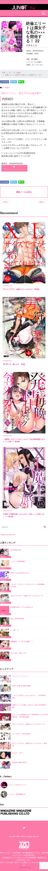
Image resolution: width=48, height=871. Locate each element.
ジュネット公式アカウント (17, 785)
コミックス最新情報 (17, 561)
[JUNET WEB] (24, 7)
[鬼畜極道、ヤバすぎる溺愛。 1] (5, 645)
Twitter (14, 82)
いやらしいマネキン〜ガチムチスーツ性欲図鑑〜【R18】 (28, 585)
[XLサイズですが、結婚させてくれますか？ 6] (5, 599)
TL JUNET (6, 87)
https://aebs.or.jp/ (25, 867)
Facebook (5, 82)
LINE (22, 82)
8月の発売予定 (15, 550)
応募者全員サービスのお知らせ (21, 607)
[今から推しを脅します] (5, 656)
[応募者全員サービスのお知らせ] (5, 610)
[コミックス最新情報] (5, 564)
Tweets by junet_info (8, 534)
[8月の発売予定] (5, 553)
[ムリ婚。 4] (5, 633)
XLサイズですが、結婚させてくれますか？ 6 (26, 595)
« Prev (5, 201)
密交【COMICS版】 (17, 618)
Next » (42, 201)
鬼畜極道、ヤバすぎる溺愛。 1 (21, 641)
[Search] (45, 527)
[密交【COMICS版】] (5, 622)
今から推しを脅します (18, 653)
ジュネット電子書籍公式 (16, 794)
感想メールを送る (24, 191)
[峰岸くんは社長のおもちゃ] (5, 576)
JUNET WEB (20, 836)
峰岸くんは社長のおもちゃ (20, 573)
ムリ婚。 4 (14, 630)
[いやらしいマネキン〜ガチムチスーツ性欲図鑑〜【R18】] (5, 587)
